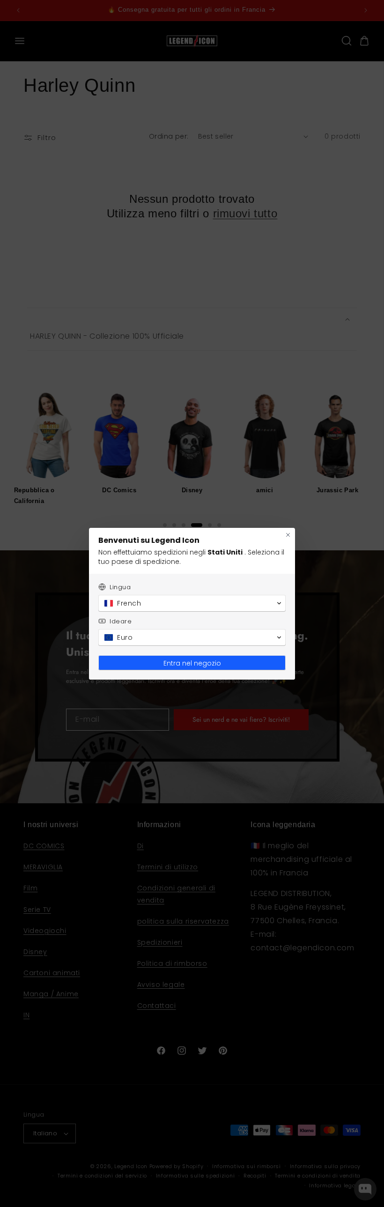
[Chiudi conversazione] (288, 535)
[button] (192, 603)
